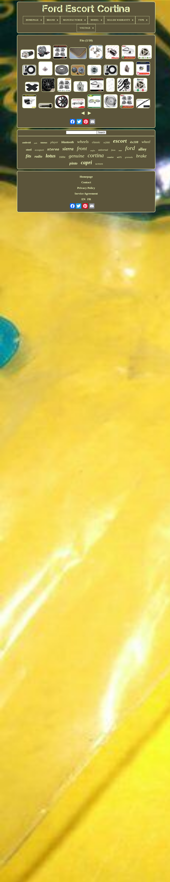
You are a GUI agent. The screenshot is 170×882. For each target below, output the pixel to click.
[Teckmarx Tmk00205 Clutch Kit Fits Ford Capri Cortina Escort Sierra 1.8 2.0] (78, 70)
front (82, 148)
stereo (53, 149)
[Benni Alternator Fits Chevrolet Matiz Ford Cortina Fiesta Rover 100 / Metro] (140, 85)
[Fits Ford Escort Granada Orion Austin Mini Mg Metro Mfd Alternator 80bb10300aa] (60, 52)
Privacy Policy (86, 188)
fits (28, 156)
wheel (146, 142)
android (26, 142)
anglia (92, 150)
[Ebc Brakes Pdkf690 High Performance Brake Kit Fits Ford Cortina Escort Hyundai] (44, 52)
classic (96, 142)
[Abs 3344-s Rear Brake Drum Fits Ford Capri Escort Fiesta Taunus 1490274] (62, 70)
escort (120, 141)
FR (89, 199)
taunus (44, 142)
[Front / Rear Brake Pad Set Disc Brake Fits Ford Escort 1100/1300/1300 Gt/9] (78, 104)
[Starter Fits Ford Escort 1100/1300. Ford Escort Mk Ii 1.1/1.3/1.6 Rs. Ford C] (80, 86)
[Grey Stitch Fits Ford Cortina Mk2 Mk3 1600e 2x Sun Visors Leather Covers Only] (32, 87)
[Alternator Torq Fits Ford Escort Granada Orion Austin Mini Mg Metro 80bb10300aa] (64, 85)
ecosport (39, 150)
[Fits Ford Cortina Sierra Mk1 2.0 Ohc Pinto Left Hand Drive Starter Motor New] (127, 69)
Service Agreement (86, 193)
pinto (73, 163)
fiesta (113, 150)
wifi (119, 157)
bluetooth (67, 142)
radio (38, 156)
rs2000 (106, 142)
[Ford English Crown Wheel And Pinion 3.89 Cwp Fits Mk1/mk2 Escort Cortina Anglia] (110, 70)
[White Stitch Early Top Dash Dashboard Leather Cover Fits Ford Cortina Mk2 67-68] (143, 104)
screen (99, 163)
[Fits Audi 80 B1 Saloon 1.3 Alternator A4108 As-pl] (94, 70)
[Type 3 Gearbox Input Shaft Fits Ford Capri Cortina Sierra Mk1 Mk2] (45, 106)
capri (86, 162)
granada (129, 157)
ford (130, 148)
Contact (86, 182)
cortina (96, 155)
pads (35, 143)
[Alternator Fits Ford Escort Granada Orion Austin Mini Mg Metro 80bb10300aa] (127, 101)
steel (29, 149)
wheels (83, 141)
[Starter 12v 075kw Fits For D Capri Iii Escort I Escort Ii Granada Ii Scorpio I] (27, 55)
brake (141, 155)
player (54, 142)
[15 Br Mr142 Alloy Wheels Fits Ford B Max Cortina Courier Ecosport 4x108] (62, 102)
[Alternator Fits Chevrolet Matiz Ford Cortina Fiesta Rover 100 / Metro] (145, 52)
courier (110, 157)
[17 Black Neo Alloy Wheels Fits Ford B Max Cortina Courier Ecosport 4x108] (48, 85)
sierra (68, 148)
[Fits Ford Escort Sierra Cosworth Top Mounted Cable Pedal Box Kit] (124, 85)
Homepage (86, 176)
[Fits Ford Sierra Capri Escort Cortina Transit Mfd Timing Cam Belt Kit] (97, 85)
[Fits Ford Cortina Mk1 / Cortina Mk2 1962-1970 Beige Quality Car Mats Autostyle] (78, 54)
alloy (142, 149)
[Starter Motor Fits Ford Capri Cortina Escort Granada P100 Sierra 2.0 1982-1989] (29, 101)
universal (103, 149)
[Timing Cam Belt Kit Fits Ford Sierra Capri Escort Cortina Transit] (128, 52)
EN (83, 199)
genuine (76, 155)
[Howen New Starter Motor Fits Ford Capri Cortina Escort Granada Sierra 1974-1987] (112, 52)
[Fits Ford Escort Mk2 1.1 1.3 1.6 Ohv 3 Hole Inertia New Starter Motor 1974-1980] (45, 69)
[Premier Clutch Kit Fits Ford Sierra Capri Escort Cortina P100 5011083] (94, 101)
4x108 (134, 142)
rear (120, 150)
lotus (51, 155)
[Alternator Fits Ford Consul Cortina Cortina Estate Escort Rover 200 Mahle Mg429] (110, 85)
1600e (62, 157)
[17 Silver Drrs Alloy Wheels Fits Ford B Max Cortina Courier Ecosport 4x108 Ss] (110, 101)
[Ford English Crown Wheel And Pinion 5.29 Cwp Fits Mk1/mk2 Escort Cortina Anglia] (29, 70)
